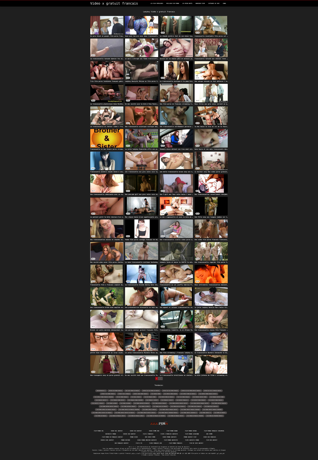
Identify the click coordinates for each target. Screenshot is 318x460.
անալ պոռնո (156, 453)
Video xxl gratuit (117, 431)
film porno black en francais (178, 406)
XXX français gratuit (122, 443)
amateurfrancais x (101, 390)
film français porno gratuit (117, 400)
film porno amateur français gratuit (199, 403)
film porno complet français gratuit (168, 409)
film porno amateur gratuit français (109, 406)
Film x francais (148, 434)
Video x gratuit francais (122, 453)
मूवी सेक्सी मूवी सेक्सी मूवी (175, 453)
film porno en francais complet (136, 415)
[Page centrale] (159, 423)
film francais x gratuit (167, 400)
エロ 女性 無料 (186, 453)
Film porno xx (195, 453)
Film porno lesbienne (192, 434)
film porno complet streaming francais (168, 412)
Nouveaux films (200, 3)
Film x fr (139, 443)
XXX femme (209, 434)
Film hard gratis (147, 453)
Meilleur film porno (172, 3)
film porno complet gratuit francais (146, 412)
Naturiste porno (111, 434)
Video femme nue (154, 431)
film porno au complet (144, 406)
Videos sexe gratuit (107, 440)
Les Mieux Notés (187, 3)
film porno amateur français (159, 403)
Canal (224, 3)
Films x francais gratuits (169, 434)
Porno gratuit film (190, 437)
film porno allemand (112, 403)
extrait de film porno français (170, 390)
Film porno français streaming (214, 431)
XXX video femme (150, 437)
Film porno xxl (99, 431)
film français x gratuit (152, 400)
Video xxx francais (209, 437)
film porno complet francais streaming (212, 409)
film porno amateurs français (128, 406)
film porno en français (100, 415)
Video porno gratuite (169, 437)
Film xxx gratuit (211, 440)
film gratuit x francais (98, 403)
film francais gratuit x (101, 400)
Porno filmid (109, 453)
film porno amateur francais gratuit (178, 403)
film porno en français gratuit (175, 415)
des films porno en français (132, 390)
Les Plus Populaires (157, 3)
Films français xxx (155, 443)
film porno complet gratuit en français (102, 412)
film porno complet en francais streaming (129, 409)
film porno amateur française (219, 403)
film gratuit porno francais (215, 400)
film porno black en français (160, 406)
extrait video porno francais (141, 393)
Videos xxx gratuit (129, 434)
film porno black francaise (211, 406)
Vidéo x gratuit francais (151, 455)
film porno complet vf (205, 412)
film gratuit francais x (182, 400)
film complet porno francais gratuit (208, 393)
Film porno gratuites (171, 440)
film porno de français (219, 412)
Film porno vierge (191, 431)
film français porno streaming (135, 400)
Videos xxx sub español (208, 453)
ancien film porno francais (115, 390)
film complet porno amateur (170, 393)
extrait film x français (124, 393)
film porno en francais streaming (195, 415)
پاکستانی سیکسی (136, 453)
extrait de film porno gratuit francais (191, 390)
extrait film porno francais (108, 393)
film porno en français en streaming (156, 415)
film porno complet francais (149, 409)
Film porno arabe (172, 431)
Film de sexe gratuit (196, 443)
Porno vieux (134, 437)
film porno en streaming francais (215, 415)
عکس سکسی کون (221, 453)
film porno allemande (125, 403)
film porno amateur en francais (141, 403)
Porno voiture (125, 440)
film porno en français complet (117, 415)
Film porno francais (175, 443)
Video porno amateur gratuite (147, 440)
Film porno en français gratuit (112, 437)
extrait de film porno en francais (151, 390)
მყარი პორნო (164, 453)
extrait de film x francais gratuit (212, 390)
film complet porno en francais (188, 393)
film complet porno (155, 393)
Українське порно (99, 453)
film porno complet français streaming (190, 409)
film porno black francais (195, 406)
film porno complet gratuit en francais (124, 412)
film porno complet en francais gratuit (106, 409)
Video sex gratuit (136, 431)
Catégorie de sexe (213, 3)
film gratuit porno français (198, 400)
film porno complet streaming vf (189, 412)
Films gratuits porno (192, 440)
